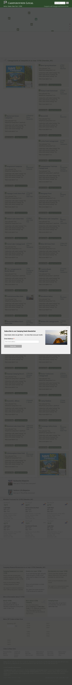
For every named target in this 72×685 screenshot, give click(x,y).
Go (67, 3)
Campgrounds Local (20, 3)
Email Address (9, 339)
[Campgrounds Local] (5, 3)
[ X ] (67, 328)
